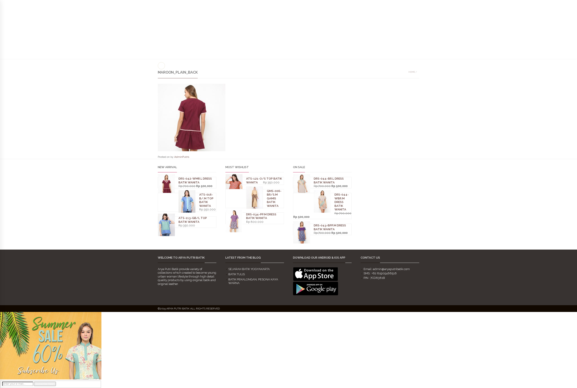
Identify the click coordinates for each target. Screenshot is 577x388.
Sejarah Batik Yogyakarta (249, 269)
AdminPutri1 (181, 156)
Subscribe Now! (45, 383)
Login (568, 4)
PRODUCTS (445, 15)
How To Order (483, 34)
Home (411, 72)
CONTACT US (520, 34)
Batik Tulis (236, 274)
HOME (405, 26)
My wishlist (553, 4)
